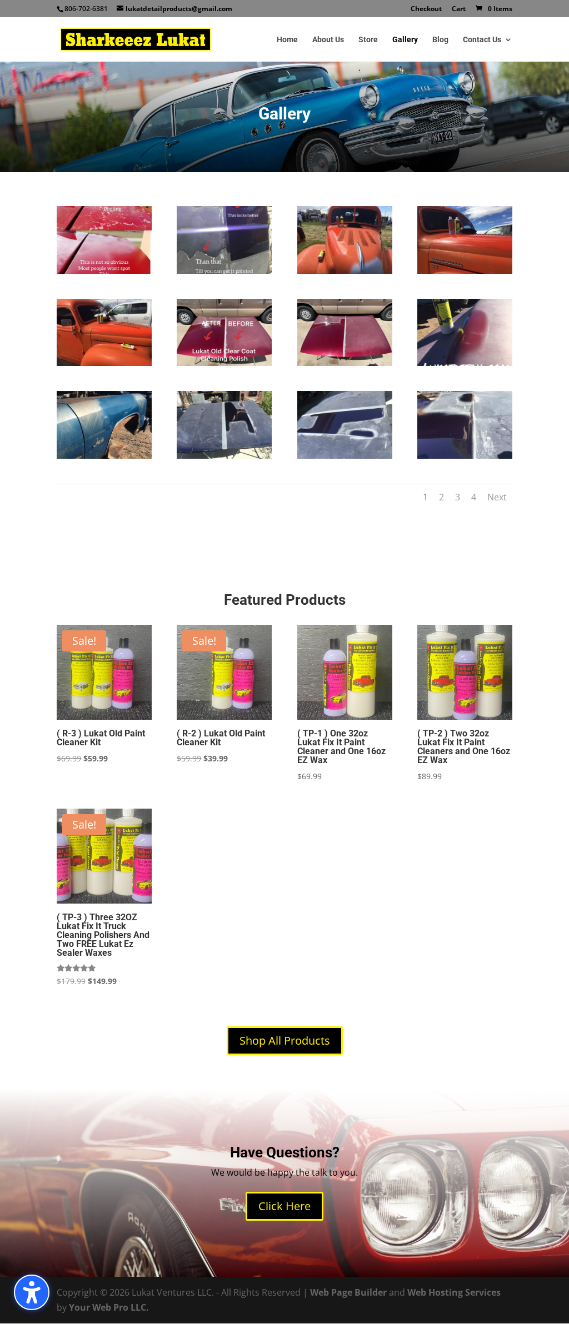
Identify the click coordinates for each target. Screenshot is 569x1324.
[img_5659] (344, 270)
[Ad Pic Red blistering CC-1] (104, 270)
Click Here (284, 1205)
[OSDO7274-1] (464, 363)
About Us (328, 40)
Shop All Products (284, 1040)
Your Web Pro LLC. (109, 1307)
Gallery (405, 40)
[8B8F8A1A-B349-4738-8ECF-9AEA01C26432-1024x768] (344, 363)
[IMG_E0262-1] (104, 455)
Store (368, 40)
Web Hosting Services (454, 1292)
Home (287, 40)
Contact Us (482, 40)
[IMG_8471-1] (464, 455)
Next (497, 497)
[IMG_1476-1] (224, 270)
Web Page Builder (348, 1292)
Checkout (426, 9)
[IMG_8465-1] (224, 455)
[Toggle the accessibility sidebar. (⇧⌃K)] (31, 1292)
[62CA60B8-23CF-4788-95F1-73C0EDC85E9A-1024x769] (224, 363)
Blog (440, 40)
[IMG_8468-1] (344, 455)
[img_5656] (104, 363)
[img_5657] (464, 270)
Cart (459, 9)
